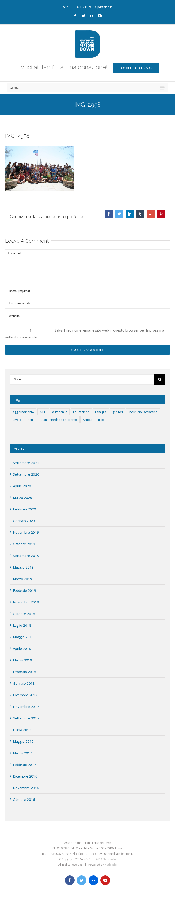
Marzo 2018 (22, 660)
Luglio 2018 (22, 625)
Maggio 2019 (23, 567)
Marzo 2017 (22, 753)
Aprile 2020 (22, 486)
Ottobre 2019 (24, 544)
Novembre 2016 (26, 788)
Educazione (81, 412)
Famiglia (100, 412)
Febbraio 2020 (24, 509)
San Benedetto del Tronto (59, 420)
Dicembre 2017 (25, 695)
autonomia (59, 412)
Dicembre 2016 (25, 776)
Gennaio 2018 (24, 683)
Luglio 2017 (22, 729)
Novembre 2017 (26, 706)
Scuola (87, 420)
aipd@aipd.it (103, 7)
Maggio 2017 (23, 741)
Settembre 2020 (26, 474)
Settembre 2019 (26, 555)
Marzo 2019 (22, 578)
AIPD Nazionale (106, 859)
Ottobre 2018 (24, 613)
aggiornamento (23, 412)
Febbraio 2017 (24, 764)
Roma (32, 420)
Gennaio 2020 (24, 520)
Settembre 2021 (26, 462)
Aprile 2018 (22, 648)
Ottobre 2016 (24, 799)
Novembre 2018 (26, 602)
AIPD (43, 412)
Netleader (111, 865)
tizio (101, 420)
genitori (117, 412)
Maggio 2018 (23, 637)
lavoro (17, 420)
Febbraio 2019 (24, 590)
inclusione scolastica (143, 412)
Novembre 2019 (26, 532)
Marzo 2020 (22, 497)
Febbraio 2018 (24, 671)
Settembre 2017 (26, 718)
